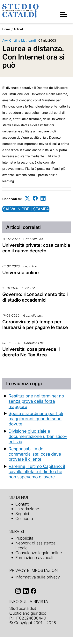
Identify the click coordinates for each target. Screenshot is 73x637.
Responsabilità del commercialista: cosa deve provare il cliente (35, 454)
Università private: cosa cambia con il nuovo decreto (36, 248)
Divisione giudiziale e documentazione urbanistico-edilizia (38, 436)
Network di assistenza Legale (35, 545)
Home (6, 29)
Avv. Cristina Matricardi (19, 40)
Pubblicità (24, 538)
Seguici (22, 513)
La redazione (27, 508)
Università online (20, 272)
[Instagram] (18, 590)
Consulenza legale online (38, 552)
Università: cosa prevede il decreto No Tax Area (31, 352)
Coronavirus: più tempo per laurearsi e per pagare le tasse (35, 324)
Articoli (19, 29)
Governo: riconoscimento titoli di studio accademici (35, 297)
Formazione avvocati (34, 557)
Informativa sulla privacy (37, 577)
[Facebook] (35, 198)
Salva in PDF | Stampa (26, 208)
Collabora (24, 518)
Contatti (22, 504)
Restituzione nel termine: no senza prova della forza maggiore (36, 401)
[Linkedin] (43, 198)
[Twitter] (27, 198)
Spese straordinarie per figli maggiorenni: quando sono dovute (36, 418)
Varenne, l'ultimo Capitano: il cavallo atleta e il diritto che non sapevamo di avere (37, 471)
